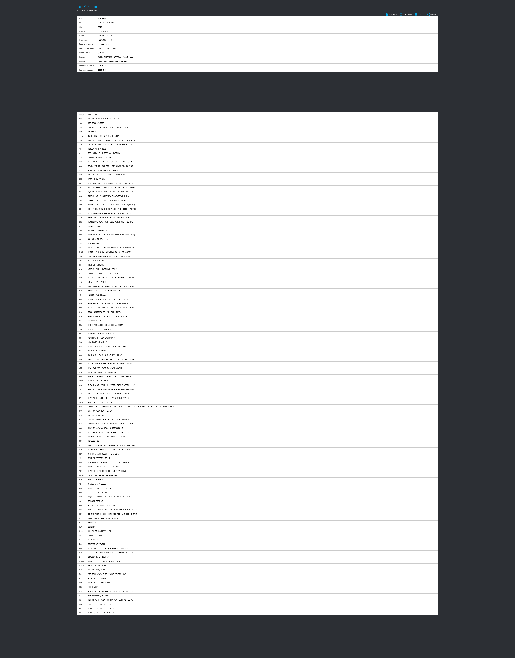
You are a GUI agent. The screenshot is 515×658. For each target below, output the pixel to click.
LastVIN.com (87, 6)
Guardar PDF (407, 14)
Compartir (434, 14)
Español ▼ (393, 14)
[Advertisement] (257, 92)
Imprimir (421, 14)
